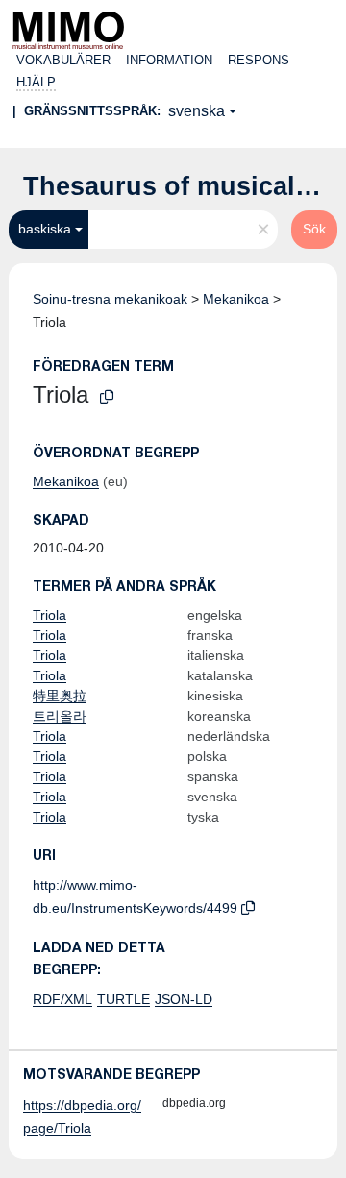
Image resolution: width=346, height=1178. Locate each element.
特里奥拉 (59, 695)
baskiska (44, 228)
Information (169, 60)
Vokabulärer (63, 60)
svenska (196, 111)
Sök (314, 228)
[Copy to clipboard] (106, 397)
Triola (49, 615)
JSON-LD (183, 999)
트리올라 (59, 716)
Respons (258, 60)
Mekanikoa (236, 299)
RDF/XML (62, 999)
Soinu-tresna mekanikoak (110, 299)
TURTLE (123, 999)
